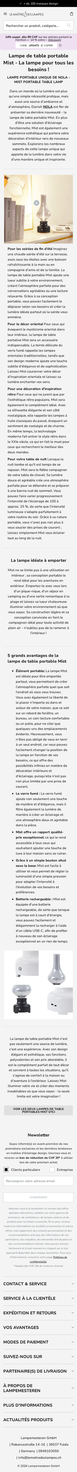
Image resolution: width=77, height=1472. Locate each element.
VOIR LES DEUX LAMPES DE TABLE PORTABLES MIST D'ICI (38, 1110)
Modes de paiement (25, 1342)
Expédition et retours (29, 1313)
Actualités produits (28, 1419)
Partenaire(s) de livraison (35, 1371)
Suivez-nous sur (22, 1356)
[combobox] (38, 25)
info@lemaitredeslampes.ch (39, 1457)
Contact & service (25, 1283)
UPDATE (36, 45)
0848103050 (48, 1451)
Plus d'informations (27, 1405)
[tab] (38, 1283)
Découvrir (54, 40)
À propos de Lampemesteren (21, 1388)
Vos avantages (21, 1327)
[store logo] (29, 14)
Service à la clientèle (29, 1298)
